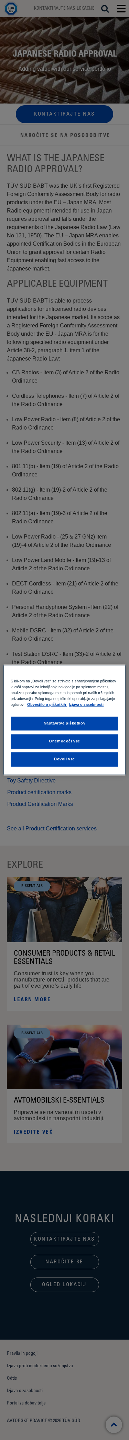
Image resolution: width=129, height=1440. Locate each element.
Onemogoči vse (64, 741)
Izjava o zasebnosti (86, 705)
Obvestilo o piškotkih (47, 705)
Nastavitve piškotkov (64, 723)
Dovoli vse (64, 759)
